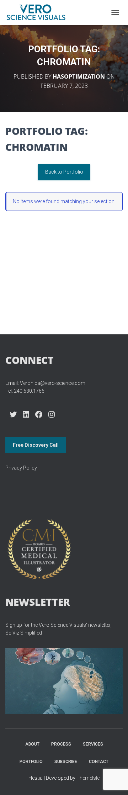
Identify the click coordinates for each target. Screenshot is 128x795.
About (32, 744)
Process (61, 744)
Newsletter (37, 602)
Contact (98, 761)
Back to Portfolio (64, 172)
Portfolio (31, 761)
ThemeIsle (88, 778)
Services (93, 744)
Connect (29, 360)
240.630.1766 (29, 391)
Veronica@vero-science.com (52, 383)
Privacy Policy (21, 468)
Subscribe (65, 761)
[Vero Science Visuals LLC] (38, 12)
